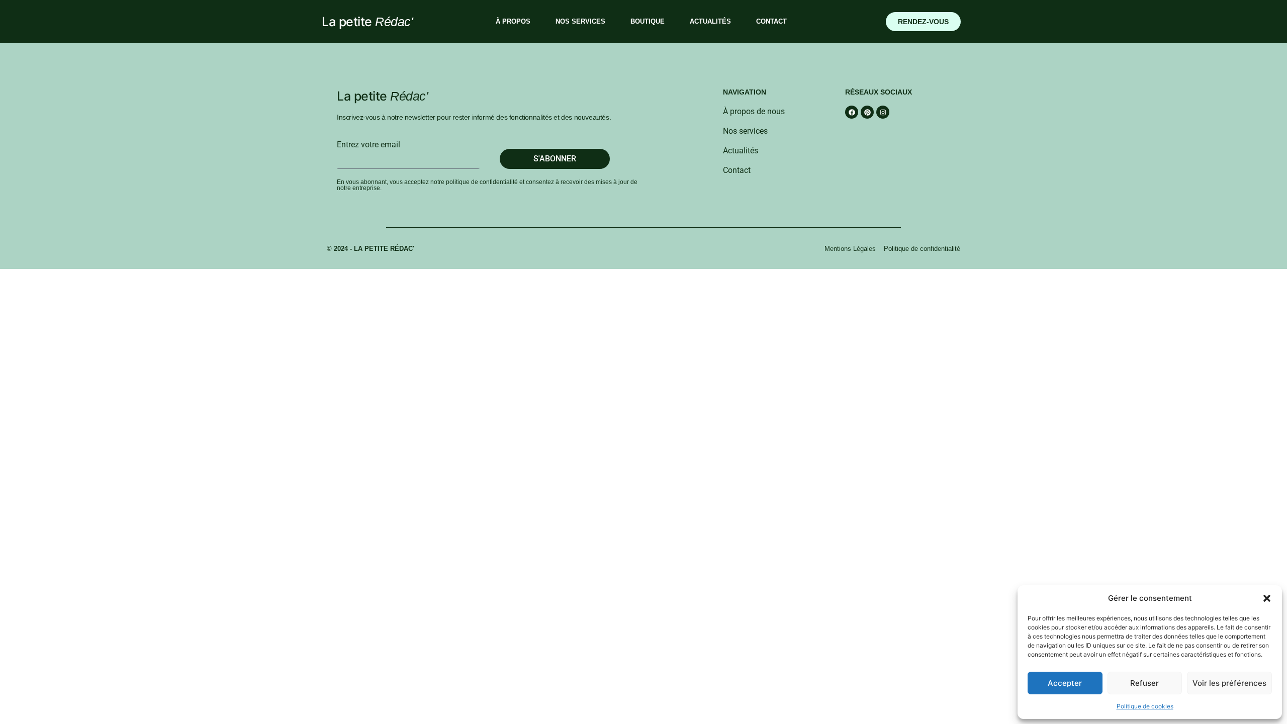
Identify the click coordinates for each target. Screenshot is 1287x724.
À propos (513, 21)
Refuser (1144, 683)
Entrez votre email (368, 145)
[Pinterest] (867, 112)
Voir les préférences (1229, 683)
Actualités (710, 21)
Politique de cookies (1145, 706)
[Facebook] (851, 112)
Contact (771, 21)
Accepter (1065, 683)
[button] (1267, 598)
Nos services (580, 21)
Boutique (647, 21)
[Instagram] (882, 112)
